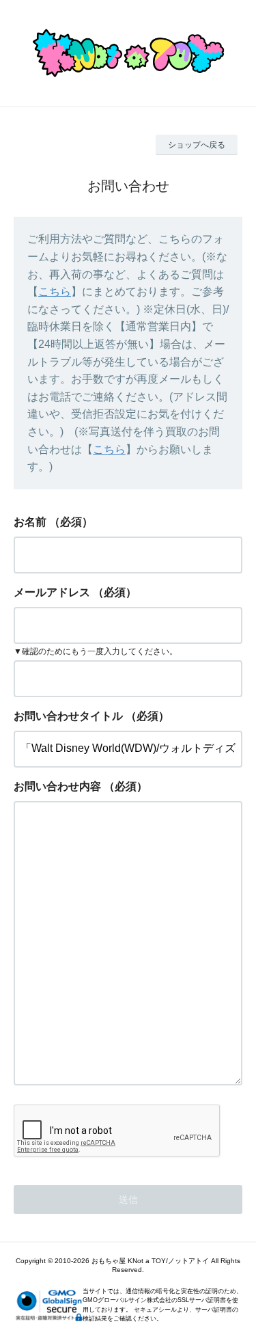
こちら (54, 291)
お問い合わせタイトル (68, 716)
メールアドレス (52, 592)
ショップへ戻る (196, 145)
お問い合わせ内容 (57, 786)
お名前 (30, 522)
